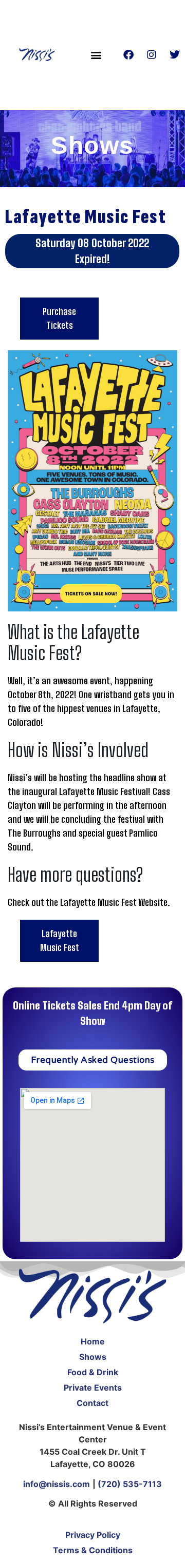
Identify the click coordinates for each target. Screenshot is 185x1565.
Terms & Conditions (93, 1550)
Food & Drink (92, 1372)
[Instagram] (151, 55)
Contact (92, 1403)
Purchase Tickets (59, 318)
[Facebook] (128, 55)
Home (93, 1341)
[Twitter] (174, 55)
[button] (96, 54)
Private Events (93, 1387)
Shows (92, 1357)
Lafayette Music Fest (59, 940)
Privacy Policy (92, 1535)
